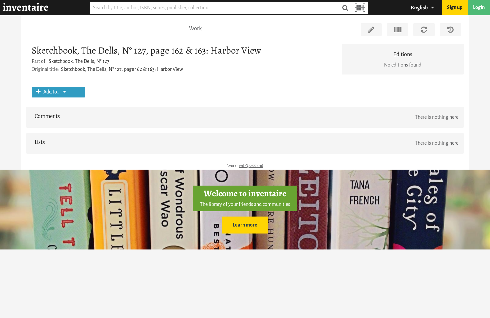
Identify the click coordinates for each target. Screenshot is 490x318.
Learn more (245, 225)
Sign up (454, 7)
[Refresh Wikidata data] (423, 29)
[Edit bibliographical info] (371, 29)
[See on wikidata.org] (397, 29)
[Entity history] (450, 29)
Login (479, 7)
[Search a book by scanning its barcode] (360, 8)
